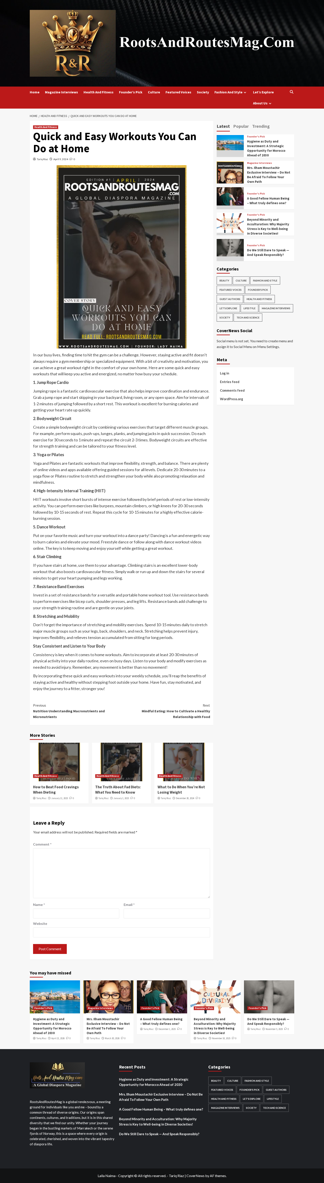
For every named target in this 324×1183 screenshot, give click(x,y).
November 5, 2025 (274, 1029)
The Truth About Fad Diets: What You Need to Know (118, 790)
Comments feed (232, 390)
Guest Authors (230, 299)
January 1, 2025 (121, 798)
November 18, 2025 (221, 1038)
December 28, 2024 (185, 798)
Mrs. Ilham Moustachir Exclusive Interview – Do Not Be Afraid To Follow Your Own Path (161, 1097)
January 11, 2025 (59, 798)
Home (34, 92)
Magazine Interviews (61, 92)
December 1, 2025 (167, 1029)
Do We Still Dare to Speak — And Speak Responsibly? (159, 1134)
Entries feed (229, 381)
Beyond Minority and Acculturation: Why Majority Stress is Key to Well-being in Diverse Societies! (158, 1121)
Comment (42, 844)
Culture (154, 92)
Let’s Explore (263, 92)
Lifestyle (249, 308)
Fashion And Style (228, 92)
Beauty (224, 280)
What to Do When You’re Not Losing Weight (181, 790)
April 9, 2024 (60, 159)
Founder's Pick (256, 136)
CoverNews (195, 1176)
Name (39, 904)
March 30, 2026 (112, 1038)
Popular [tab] (241, 126)
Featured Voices (178, 92)
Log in (224, 373)
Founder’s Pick (130, 92)
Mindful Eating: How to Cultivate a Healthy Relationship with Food (176, 711)
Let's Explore (228, 308)
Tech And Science (247, 317)
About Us (260, 103)
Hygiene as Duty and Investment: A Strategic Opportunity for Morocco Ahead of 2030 (153, 1082)
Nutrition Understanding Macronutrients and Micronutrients (69, 711)
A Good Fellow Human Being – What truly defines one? (161, 1109)
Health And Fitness (99, 92)
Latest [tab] (223, 126)
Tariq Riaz (42, 159)
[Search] (291, 92)
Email (129, 904)
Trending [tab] (261, 126)
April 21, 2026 (58, 1038)
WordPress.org (231, 399)
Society (203, 92)
